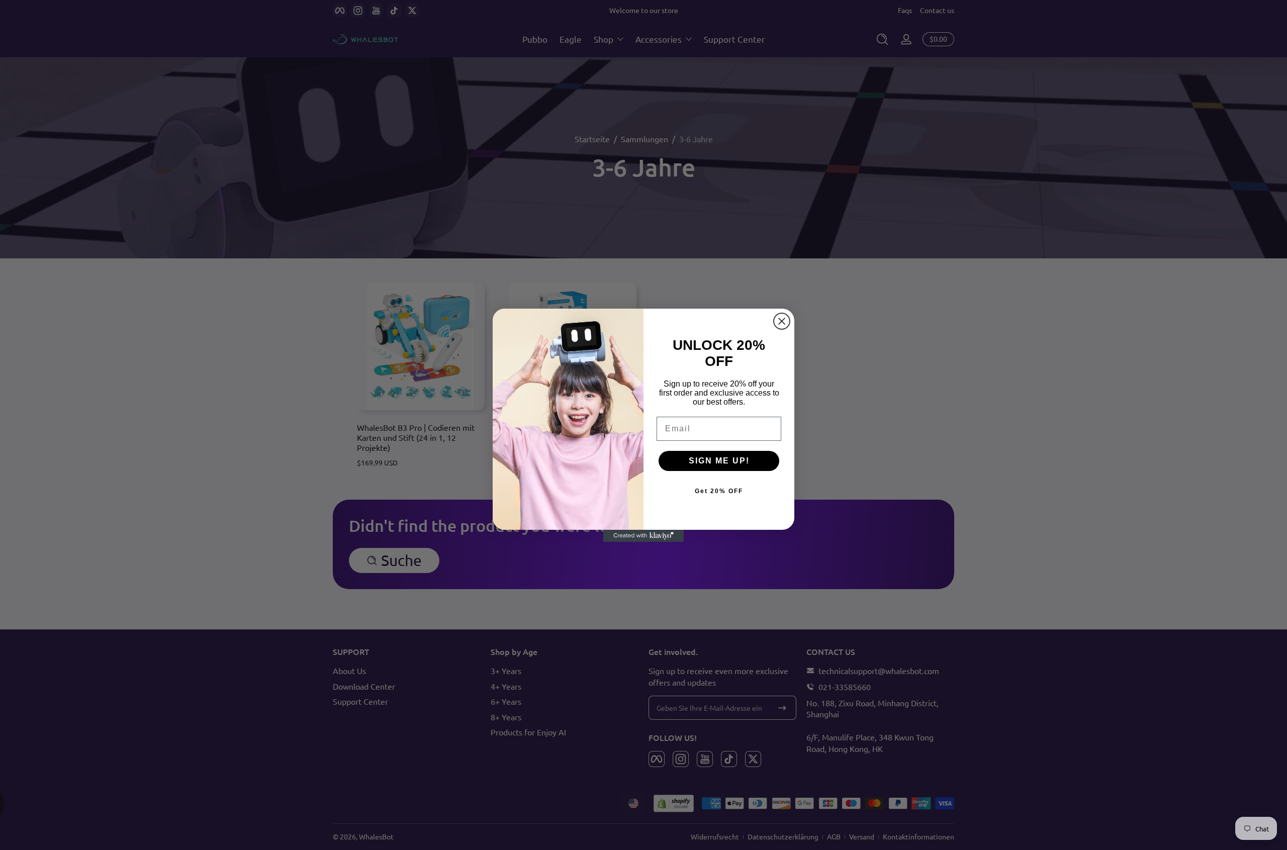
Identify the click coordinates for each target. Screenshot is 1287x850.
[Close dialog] (781, 321)
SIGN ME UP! (719, 460)
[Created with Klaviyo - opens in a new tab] (643, 536)
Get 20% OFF (719, 491)
